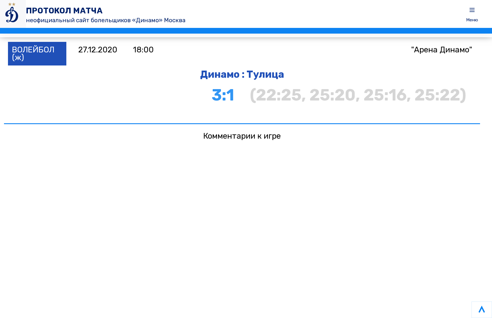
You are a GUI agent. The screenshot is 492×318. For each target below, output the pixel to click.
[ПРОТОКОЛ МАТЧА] (13, 14)
